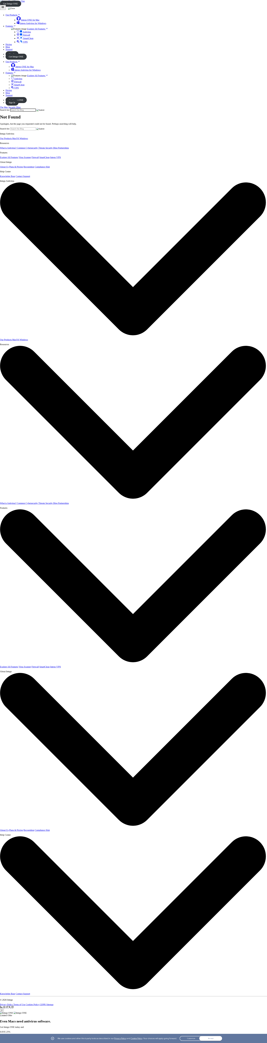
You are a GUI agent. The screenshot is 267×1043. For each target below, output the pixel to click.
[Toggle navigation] (3, 7)
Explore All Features (36, 29)
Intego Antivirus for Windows (32, 23)
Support (9, 95)
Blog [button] (8, 47)
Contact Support (23, 176)
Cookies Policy (33, 1004)
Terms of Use (19, 1004)
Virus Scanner (25, 157)
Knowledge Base (7, 176)
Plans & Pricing (16, 167)
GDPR (43, 1004)
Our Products (12, 61)
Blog (8, 93)
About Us (4, 167)
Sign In (12, 102)
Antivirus (26, 32)
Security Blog (51, 148)
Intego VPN (55, 157)
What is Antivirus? (8, 148)
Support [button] (9, 49)
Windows (24, 138)
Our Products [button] (12, 15)
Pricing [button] (9, 44)
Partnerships (63, 148)
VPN (25, 42)
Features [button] (9, 26)
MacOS (16, 138)
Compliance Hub (42, 167)
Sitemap (49, 1004)
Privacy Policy (6, 1004)
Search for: (5, 110)
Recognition (29, 167)
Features (9, 73)
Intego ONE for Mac (30, 20)
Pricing (9, 90)
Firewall (26, 35)
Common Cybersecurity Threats (31, 148)
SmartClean (28, 38)
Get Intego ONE (10, 4)
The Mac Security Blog (10, 107)
